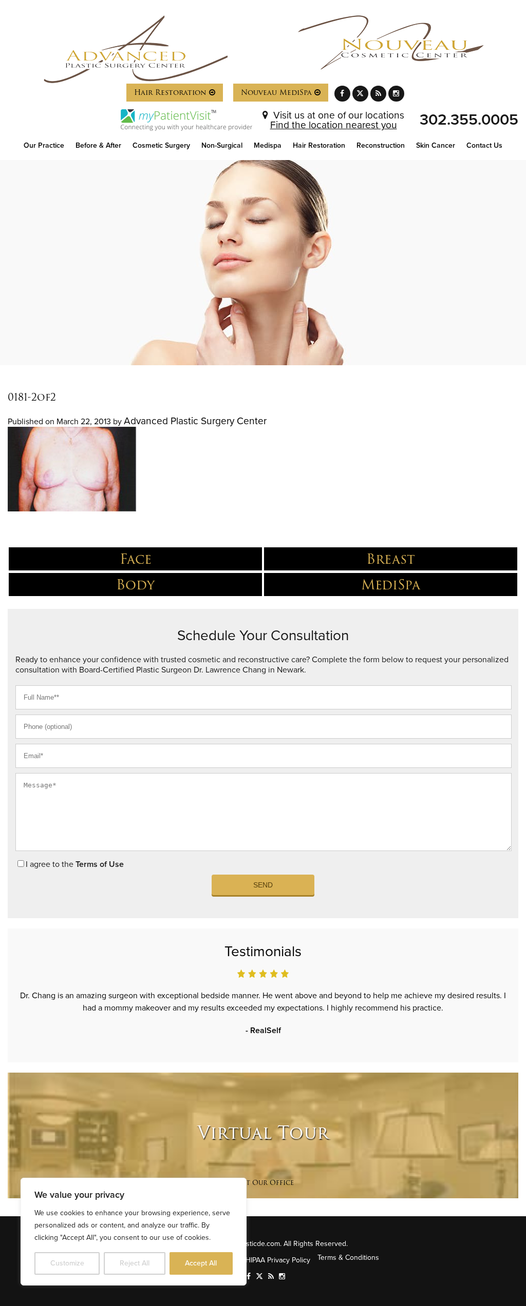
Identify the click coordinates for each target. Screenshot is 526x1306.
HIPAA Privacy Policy (278, 1260)
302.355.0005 (469, 120)
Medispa (267, 145)
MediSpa (390, 584)
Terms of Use (100, 864)
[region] (134, 1231)
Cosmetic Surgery (161, 145)
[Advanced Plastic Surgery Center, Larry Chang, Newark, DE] (135, 49)
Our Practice (44, 145)
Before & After (98, 145)
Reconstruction (380, 145)
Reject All (134, 1263)
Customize (67, 1263)
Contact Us (484, 145)
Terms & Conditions (348, 1257)
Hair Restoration (171, 92)
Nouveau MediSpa (277, 92)
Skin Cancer (435, 145)
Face (136, 558)
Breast (390, 558)
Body (135, 584)
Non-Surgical (221, 145)
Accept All (201, 1263)
